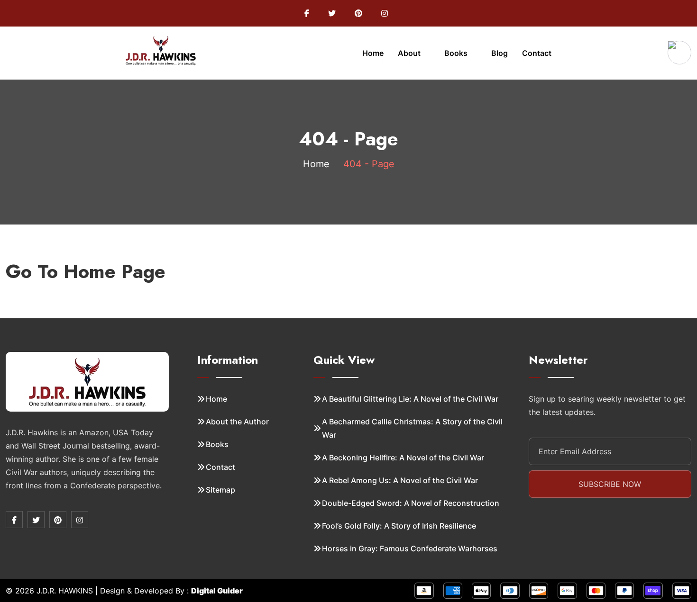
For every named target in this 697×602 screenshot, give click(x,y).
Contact (536, 53)
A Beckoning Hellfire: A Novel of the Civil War (403, 457)
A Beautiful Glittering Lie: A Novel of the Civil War (410, 399)
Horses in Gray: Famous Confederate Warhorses (409, 548)
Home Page (114, 271)
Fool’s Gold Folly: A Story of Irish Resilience (399, 525)
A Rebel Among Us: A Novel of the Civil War (400, 480)
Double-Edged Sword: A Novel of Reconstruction (410, 503)
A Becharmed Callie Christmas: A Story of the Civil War (412, 428)
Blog (499, 53)
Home (373, 53)
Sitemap (220, 489)
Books (456, 53)
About (410, 53)
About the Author (237, 421)
